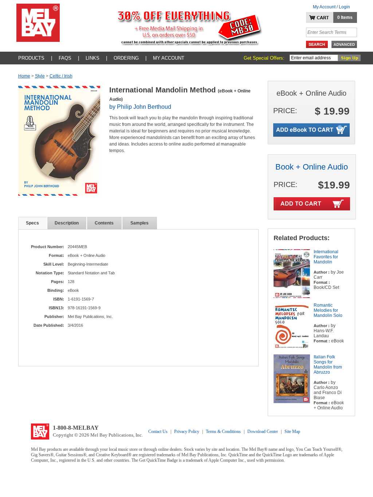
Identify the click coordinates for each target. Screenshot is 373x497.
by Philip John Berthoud (140, 107)
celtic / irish (61, 76)
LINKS (92, 58)
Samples (139, 223)
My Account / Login (331, 6)
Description (67, 223)
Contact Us (158, 431)
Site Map (292, 431)
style (40, 76)
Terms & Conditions (223, 431)
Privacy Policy (186, 431)
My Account (168, 58)
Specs (32, 223)
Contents (104, 223)
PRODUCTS (31, 58)
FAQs (65, 58)
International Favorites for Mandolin (326, 257)
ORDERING (126, 58)
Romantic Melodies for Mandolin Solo (328, 310)
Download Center (262, 431)
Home (24, 76)
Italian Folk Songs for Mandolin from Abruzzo (328, 364)
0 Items (345, 17)
